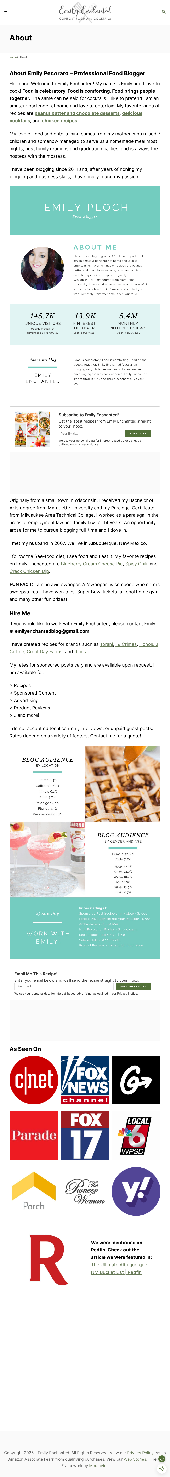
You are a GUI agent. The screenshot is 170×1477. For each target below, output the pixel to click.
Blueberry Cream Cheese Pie (92, 563)
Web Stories (135, 1459)
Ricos (80, 651)
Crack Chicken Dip (29, 571)
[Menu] (6, 12)
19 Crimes (126, 644)
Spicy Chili (136, 563)
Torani (106, 644)
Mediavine (99, 1465)
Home (13, 57)
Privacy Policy (140, 1452)
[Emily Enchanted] (85, 12)
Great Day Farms (45, 651)
